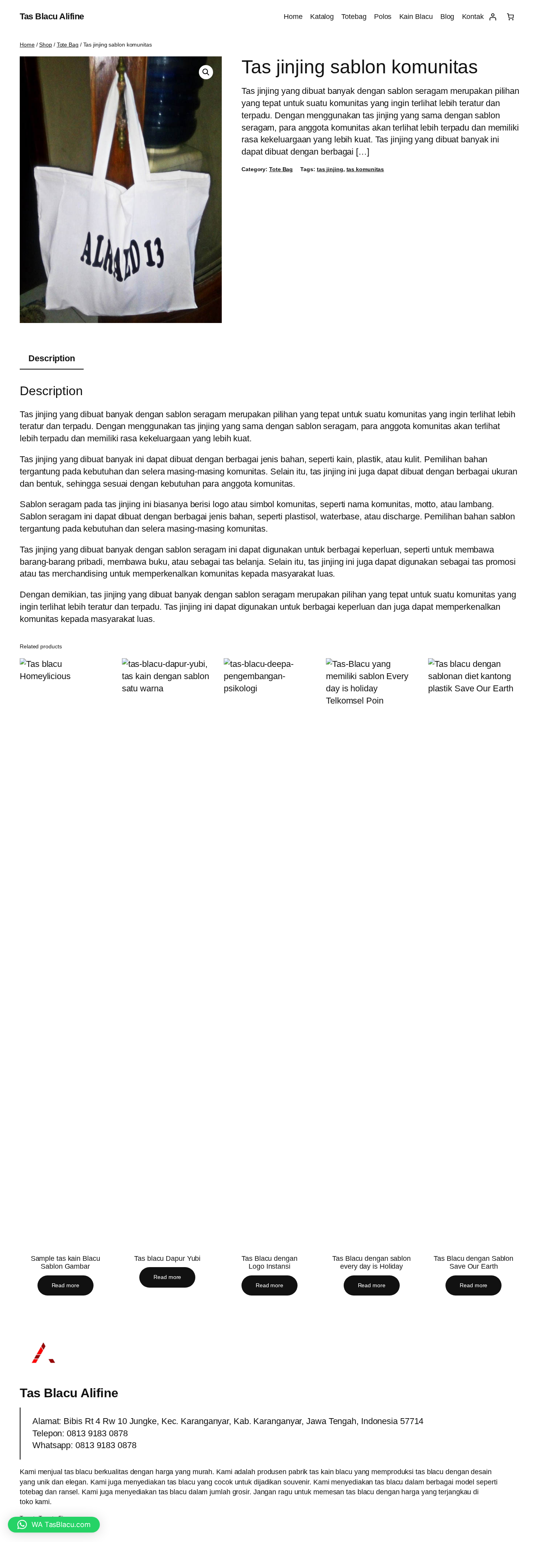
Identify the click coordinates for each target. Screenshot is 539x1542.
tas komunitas (365, 169)
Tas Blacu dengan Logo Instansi (269, 1262)
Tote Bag (68, 44)
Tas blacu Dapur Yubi (167, 1258)
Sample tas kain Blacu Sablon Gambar (65, 1262)
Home (27, 44)
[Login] (493, 17)
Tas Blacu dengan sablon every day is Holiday (371, 1262)
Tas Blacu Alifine (52, 16)
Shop (45, 44)
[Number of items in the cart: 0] (510, 17)
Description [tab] (51, 358)
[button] (206, 72)
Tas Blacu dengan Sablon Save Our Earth (473, 1262)
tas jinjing (330, 169)
